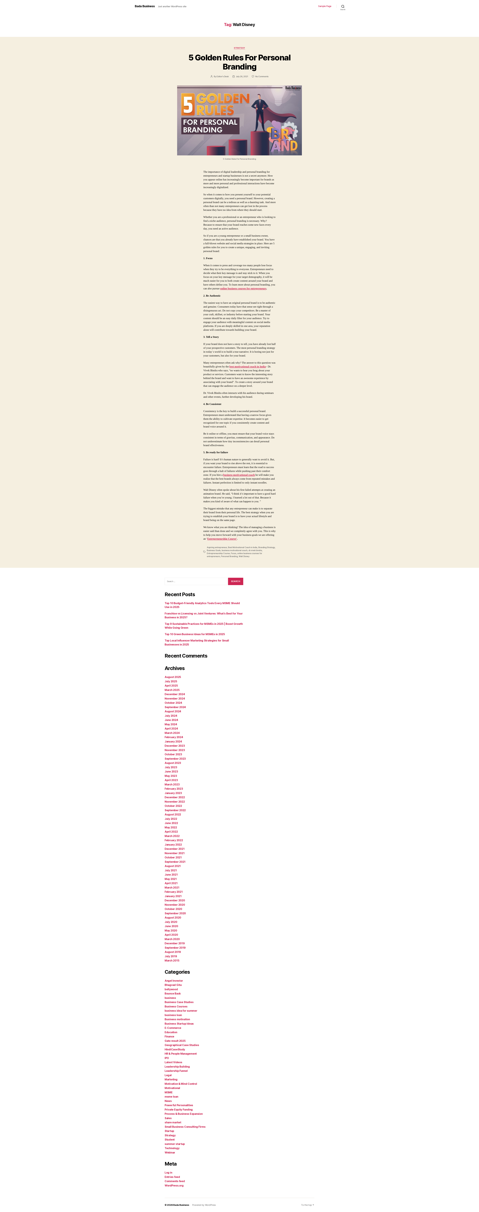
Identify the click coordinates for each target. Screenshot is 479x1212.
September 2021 (175, 861)
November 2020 (175, 904)
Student (170, 1139)
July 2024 (171, 715)
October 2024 (173, 702)
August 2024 (173, 711)
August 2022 (173, 814)
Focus (233, 553)
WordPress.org (174, 1185)
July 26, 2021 (242, 76)
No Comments (261, 76)
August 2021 (173, 866)
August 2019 (173, 952)
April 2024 (171, 728)
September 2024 (175, 707)
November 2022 (175, 801)
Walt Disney (244, 556)
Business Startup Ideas (179, 1023)
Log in (168, 1172)
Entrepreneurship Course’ (222, 539)
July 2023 (171, 767)
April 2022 (171, 831)
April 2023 (171, 780)
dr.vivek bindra (255, 550)
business (170, 997)
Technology (172, 1148)
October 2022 (173, 805)
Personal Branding (229, 556)
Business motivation (177, 1019)
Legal (168, 1075)
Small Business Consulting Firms (185, 1126)
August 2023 (173, 763)
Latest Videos (173, 1062)
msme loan (171, 1096)
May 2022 (171, 827)
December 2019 (175, 943)
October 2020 (173, 909)
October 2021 (173, 857)
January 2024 (173, 741)
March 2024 (172, 732)
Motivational (172, 1088)
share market (173, 1122)
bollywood (171, 989)
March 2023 (172, 784)
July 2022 (171, 818)
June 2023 (171, 771)
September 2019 (175, 947)
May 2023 (171, 775)
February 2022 (174, 840)
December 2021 (175, 848)
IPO (167, 1058)
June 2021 (171, 874)
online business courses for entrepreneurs (243, 288)
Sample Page (324, 6)
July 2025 (171, 681)
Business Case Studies (179, 1002)
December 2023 (175, 745)
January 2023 (173, 793)
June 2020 (171, 926)
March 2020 (172, 939)
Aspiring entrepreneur (217, 547)
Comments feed (175, 1181)
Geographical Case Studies (182, 1045)
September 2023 (175, 758)
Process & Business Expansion (184, 1113)
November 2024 (175, 698)
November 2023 (175, 750)
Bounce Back (173, 993)
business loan (173, 1015)
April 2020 (171, 934)
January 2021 (173, 896)
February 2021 (174, 891)
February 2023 (174, 788)
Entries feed (172, 1177)
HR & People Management (181, 1053)
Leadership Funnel (176, 1070)
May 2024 (171, 724)
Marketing (171, 1079)
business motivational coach (239, 475)
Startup (169, 1131)
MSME (169, 1092)
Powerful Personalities (179, 1105)
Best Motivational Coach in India (242, 547)
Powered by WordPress (204, 1205)
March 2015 (172, 960)
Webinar (170, 1152)
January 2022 (173, 844)
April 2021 (171, 883)
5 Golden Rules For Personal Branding (239, 62)
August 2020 (173, 917)
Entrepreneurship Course (218, 553)
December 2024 (175, 694)
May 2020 (171, 930)
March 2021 (172, 887)
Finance (169, 1036)
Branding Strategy (266, 547)
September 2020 (175, 913)
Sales (168, 1118)
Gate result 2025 (175, 1040)
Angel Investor (174, 980)
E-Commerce (173, 1027)
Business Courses (176, 1006)
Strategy (239, 48)
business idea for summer (181, 1010)
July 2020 (171, 922)
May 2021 (171, 879)
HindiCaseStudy (175, 1049)
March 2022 (172, 836)
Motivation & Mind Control (181, 1083)
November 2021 (175, 853)
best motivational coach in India (247, 366)
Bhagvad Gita (173, 985)
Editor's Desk (223, 76)
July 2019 (171, 956)
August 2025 (173, 677)
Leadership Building (177, 1066)
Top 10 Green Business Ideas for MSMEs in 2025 (195, 634)
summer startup (175, 1144)
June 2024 (171, 720)
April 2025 (171, 685)
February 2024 (174, 737)
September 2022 (175, 810)
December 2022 (175, 797)
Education (171, 1032)
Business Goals (214, 550)
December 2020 (175, 900)
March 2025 (172, 690)
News (168, 1101)
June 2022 (171, 823)
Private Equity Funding (179, 1109)
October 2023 (173, 754)
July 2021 (171, 870)
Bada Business (145, 6)
